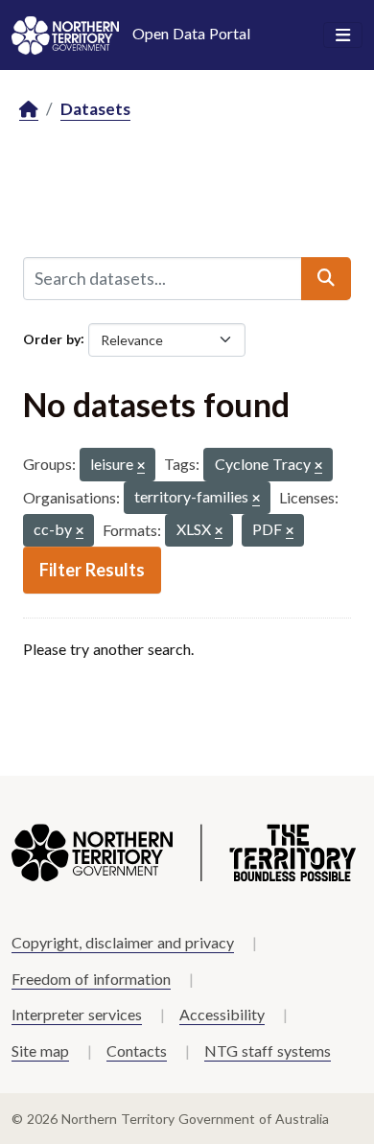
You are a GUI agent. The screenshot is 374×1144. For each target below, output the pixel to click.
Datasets (95, 109)
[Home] (28, 110)
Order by (52, 338)
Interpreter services (77, 1014)
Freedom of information (91, 978)
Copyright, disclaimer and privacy (123, 942)
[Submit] (326, 278)
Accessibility (222, 1014)
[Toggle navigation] (342, 35)
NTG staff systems (267, 1050)
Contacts (136, 1050)
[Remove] (141, 466)
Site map (40, 1050)
